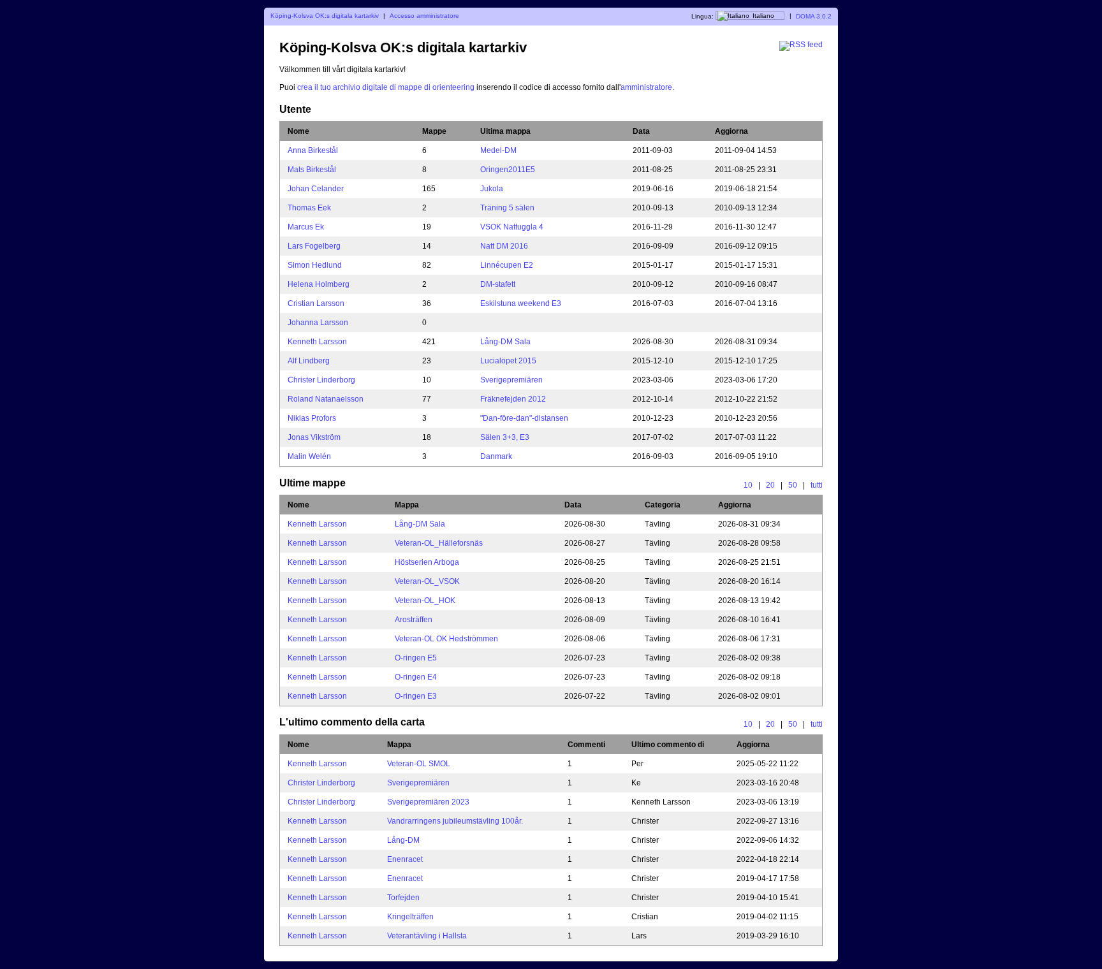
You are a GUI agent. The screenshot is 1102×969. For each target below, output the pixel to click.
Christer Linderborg (321, 379)
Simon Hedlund (315, 265)
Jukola (491, 188)
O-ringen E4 (416, 677)
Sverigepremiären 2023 (428, 802)
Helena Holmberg (318, 284)
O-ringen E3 (416, 696)
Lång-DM (403, 840)
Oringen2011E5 (507, 169)
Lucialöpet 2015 (508, 360)
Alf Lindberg (309, 360)
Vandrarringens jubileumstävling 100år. (455, 821)
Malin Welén (309, 456)
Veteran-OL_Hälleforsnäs (439, 543)
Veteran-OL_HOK (425, 600)
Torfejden (403, 897)
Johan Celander (316, 188)
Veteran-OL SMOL (418, 763)
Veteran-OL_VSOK (427, 581)
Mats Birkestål (312, 169)
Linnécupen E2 (506, 265)
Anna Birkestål (313, 150)
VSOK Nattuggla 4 (511, 226)
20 (770, 485)
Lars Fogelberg (314, 246)
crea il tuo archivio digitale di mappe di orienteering (386, 87)
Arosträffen (413, 619)
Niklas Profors (312, 418)
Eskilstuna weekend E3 (520, 303)
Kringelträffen (410, 916)
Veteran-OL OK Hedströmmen (446, 638)
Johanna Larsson (318, 322)
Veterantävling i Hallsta (427, 935)
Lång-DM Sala (505, 341)
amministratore (646, 87)
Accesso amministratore (424, 15)
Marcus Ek (306, 226)
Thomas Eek (309, 207)
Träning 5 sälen (507, 207)
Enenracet (405, 859)
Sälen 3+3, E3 (504, 437)
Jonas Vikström (314, 437)
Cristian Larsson (316, 303)
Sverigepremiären (511, 379)
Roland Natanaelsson (326, 399)
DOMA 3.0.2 (814, 15)
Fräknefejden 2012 (513, 399)
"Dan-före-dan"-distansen (524, 418)
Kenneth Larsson (317, 341)
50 (792, 485)
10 (748, 485)
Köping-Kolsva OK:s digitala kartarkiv (324, 15)
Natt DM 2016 (504, 246)
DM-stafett (497, 284)
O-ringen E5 (416, 657)
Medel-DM (498, 150)
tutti (817, 485)
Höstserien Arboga (427, 562)
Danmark (496, 456)
